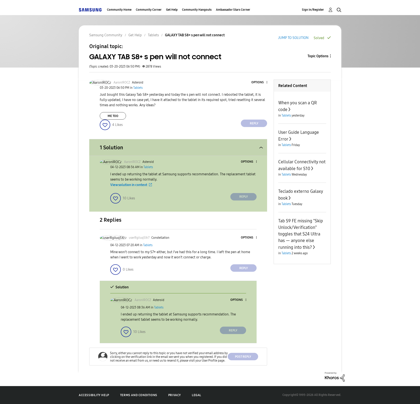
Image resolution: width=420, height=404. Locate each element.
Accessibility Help (94, 395)
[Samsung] (90, 10)
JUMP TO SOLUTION (293, 38)
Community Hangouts (197, 10)
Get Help (172, 10)
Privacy (174, 395)
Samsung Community (105, 35)
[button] (259, 82)
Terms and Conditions (138, 395)
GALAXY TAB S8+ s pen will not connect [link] (195, 35)
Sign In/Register (313, 10)
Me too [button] (113, 116)
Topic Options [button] (318, 56)
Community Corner (149, 10)
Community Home (119, 10)
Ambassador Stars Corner (233, 10)
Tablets (153, 35)
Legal (196, 395)
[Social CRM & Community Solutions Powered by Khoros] (335, 376)
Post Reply (243, 357)
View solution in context (128, 185)
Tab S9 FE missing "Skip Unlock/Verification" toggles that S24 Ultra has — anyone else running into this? (300, 234)
